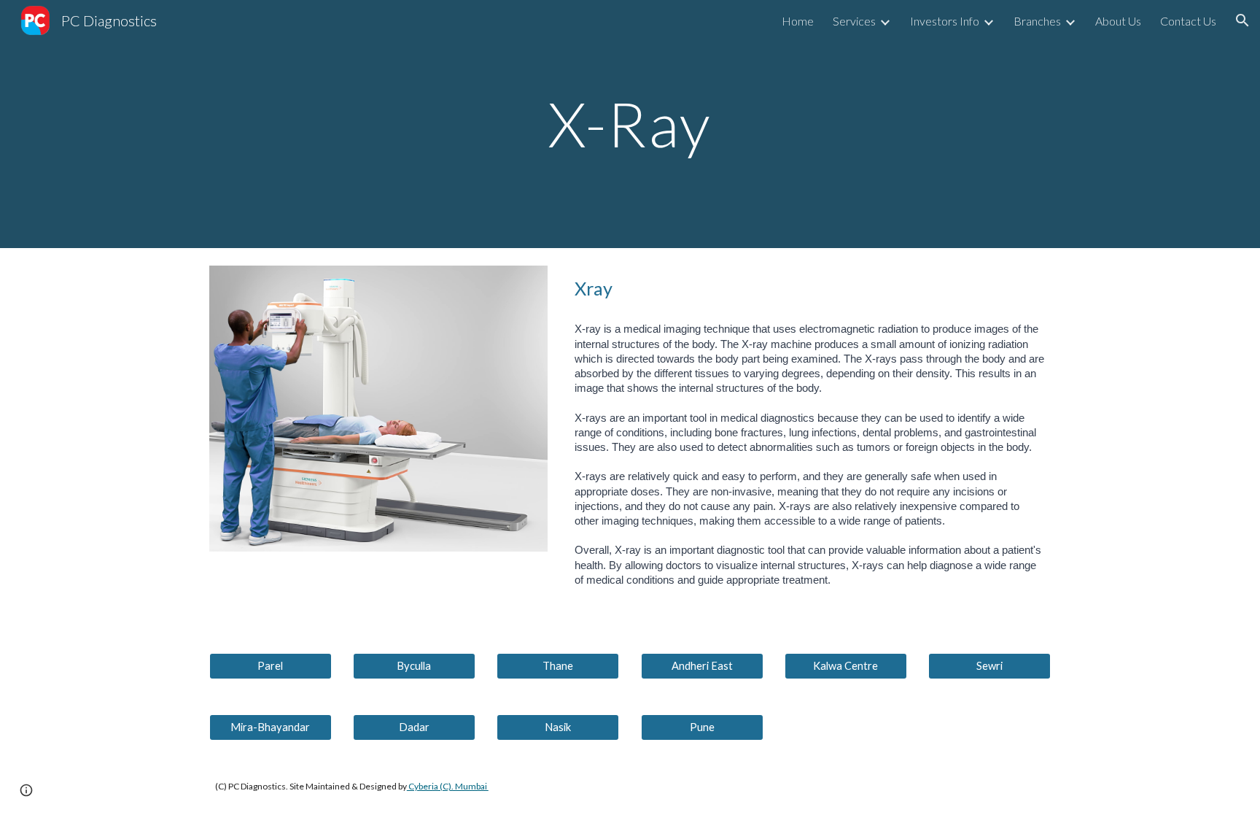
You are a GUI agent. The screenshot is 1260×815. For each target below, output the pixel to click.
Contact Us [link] (1188, 21)
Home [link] (798, 21)
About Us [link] (1118, 21)
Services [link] (854, 21)
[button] (1242, 20)
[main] (630, 124)
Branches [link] (1037, 21)
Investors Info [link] (944, 21)
